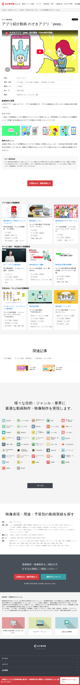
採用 (27, 532)
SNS (61, 525)
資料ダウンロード (53, 577)
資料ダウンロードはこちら (69, 680)
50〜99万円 (34, 235)
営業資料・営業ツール (11, 235)
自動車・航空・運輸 (62, 282)
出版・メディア (20, 240)
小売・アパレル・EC (51, 541)
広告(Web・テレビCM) (48, 82)
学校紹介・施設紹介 (22, 527)
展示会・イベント (32, 529)
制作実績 (46, 4)
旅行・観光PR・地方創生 (38, 541)
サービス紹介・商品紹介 (32, 82)
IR (40, 525)
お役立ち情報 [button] (68, 4)
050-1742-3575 (32, 584)
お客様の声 (59, 4)
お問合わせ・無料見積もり (40, 183)
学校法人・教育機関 (41, 545)
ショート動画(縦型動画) (16, 525)
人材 (6, 282)
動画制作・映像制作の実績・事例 (28, 10)
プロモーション (9, 279)
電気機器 (68, 541)
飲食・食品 (62, 541)
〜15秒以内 (13, 538)
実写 (11, 522)
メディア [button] (5, 664)
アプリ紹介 (20, 82)
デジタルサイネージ (62, 527)
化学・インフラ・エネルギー (17, 545)
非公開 (11, 535)
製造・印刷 (36, 543)
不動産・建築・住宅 (36, 238)
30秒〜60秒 (20, 90)
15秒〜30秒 (20, 538)
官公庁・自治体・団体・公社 (55, 545)
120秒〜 (43, 538)
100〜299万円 (9, 240)
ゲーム (74, 541)
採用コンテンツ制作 (28, 4)
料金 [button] (52, 4)
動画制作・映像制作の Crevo (9, 10)
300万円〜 (41, 535)
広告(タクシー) (68, 525)
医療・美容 (12, 543)
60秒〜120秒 (36, 538)
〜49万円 (19, 86)
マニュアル (12, 532)
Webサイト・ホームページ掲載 (39, 315)
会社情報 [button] (5, 670)
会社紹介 (71, 529)
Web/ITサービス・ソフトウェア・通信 (27, 95)
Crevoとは (17, 4)
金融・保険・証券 (19, 326)
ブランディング (46, 525)
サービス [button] (38, 4)
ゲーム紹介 (55, 529)
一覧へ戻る (40, 485)
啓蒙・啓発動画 (28, 525)
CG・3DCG (55, 525)
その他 (66, 545)
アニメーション (21, 78)
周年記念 (35, 525)
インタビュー (8, 274)
